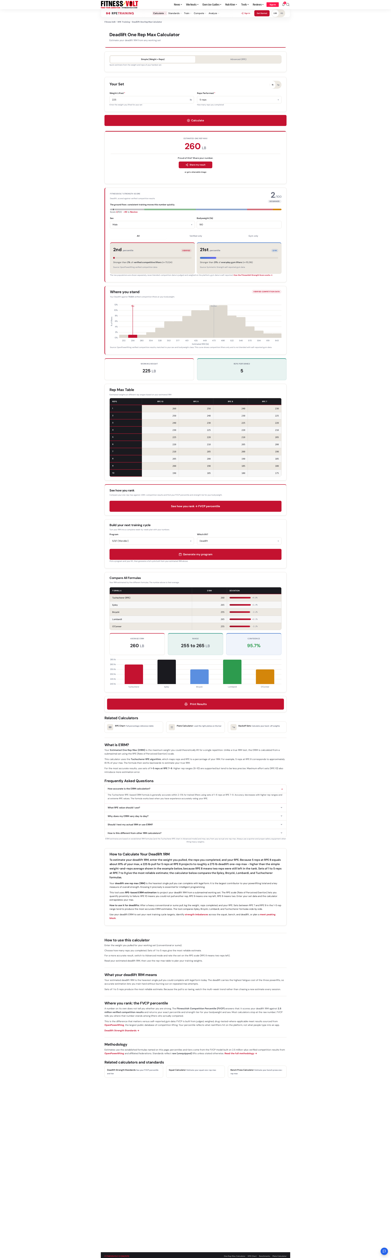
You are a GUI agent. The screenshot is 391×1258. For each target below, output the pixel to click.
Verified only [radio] (196, 236)
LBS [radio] (275, 13)
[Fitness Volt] (119, 4)
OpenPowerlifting (114, 1025)
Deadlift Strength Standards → (121, 1030)
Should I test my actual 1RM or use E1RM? (130, 824)
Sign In (247, 13)
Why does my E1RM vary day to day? (128, 816)
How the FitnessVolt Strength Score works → (253, 275)
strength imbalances (196, 914)
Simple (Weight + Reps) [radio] (153, 59)
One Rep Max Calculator (234, 1256)
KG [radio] (282, 13)
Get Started (262, 13)
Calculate (158, 13)
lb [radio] (273, 85)
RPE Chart (252, 1256)
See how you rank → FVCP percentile (195, 506)
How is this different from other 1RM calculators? (134, 833)
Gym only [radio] (253, 236)
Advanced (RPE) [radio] (238, 59)
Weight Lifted (117, 93)
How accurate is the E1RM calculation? (129, 788)
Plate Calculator (279, 1256)
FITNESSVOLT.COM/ (116, 1256)
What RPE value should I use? (124, 807)
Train (186, 13)
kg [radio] (278, 85)
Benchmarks (264, 1256)
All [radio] (138, 236)
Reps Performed (206, 93)
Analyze (213, 13)
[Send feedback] (384, 1251)
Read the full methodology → (241, 1053)
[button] (273, 4)
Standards (174, 13)
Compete (199, 13)
